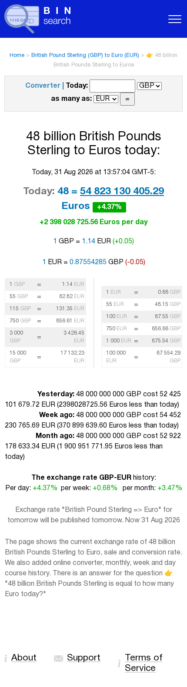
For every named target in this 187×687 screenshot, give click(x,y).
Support (83, 658)
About (24, 658)
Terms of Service (143, 663)
